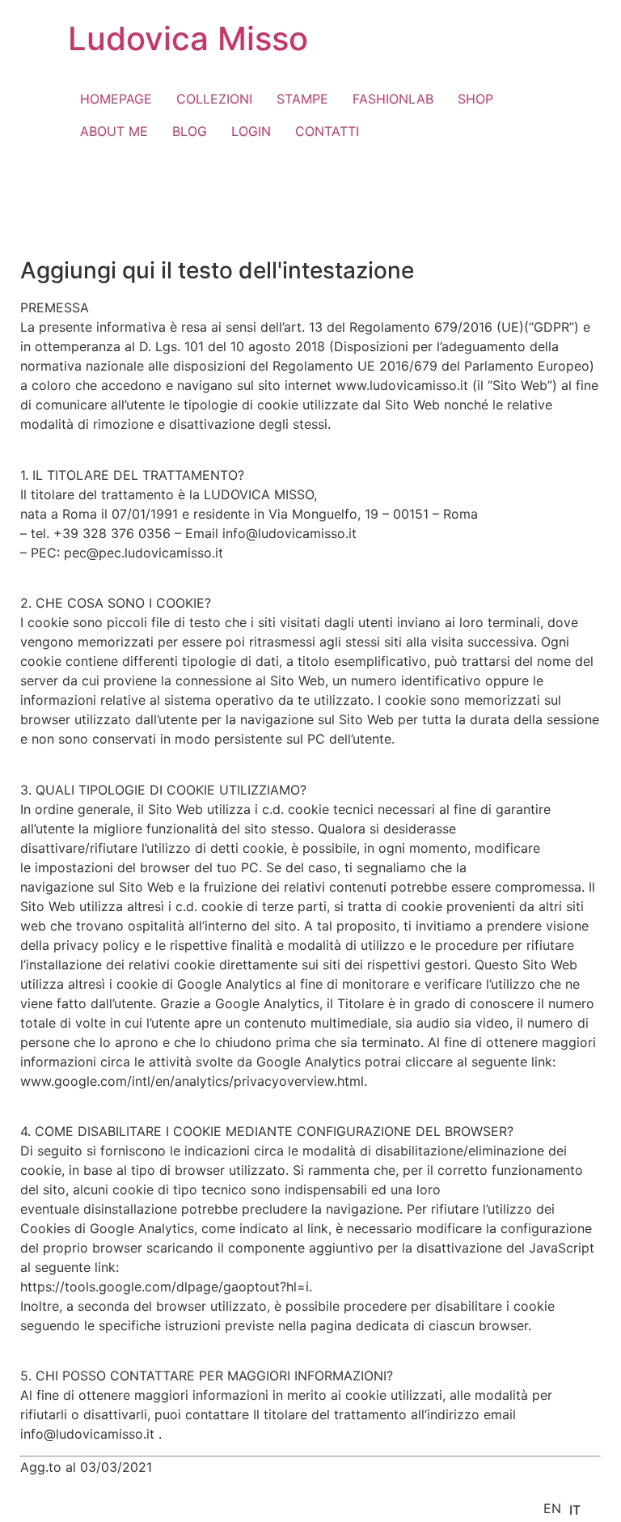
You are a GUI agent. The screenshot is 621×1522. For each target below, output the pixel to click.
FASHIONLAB (393, 99)
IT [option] (575, 1510)
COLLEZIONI (214, 99)
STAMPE (302, 99)
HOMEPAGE (116, 99)
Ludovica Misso (188, 38)
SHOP (475, 99)
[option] (575, 1509)
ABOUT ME (114, 131)
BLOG (189, 131)
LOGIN (251, 131)
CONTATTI (327, 131)
